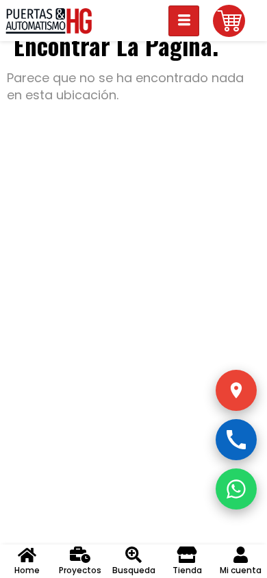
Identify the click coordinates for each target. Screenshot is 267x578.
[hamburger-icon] (183, 20)
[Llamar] (236, 439)
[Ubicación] (236, 390)
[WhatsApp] (236, 489)
